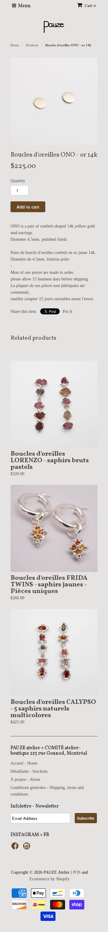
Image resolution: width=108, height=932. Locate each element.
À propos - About (25, 779)
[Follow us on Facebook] (15, 847)
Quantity (17, 181)
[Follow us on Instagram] (27, 847)
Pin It (67, 311)
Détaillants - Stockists (28, 771)
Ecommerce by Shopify (49, 879)
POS (77, 872)
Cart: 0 (90, 6)
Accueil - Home (24, 763)
